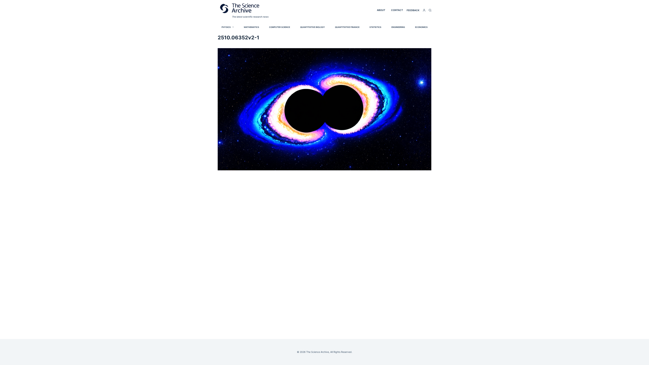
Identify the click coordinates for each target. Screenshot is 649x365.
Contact (397, 10)
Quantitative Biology (312, 27)
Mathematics (251, 27)
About (381, 10)
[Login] (424, 10)
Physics (226, 27)
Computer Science (279, 27)
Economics (421, 27)
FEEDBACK (413, 10)
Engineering (398, 27)
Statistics (375, 27)
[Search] (430, 10)
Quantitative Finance (347, 27)
